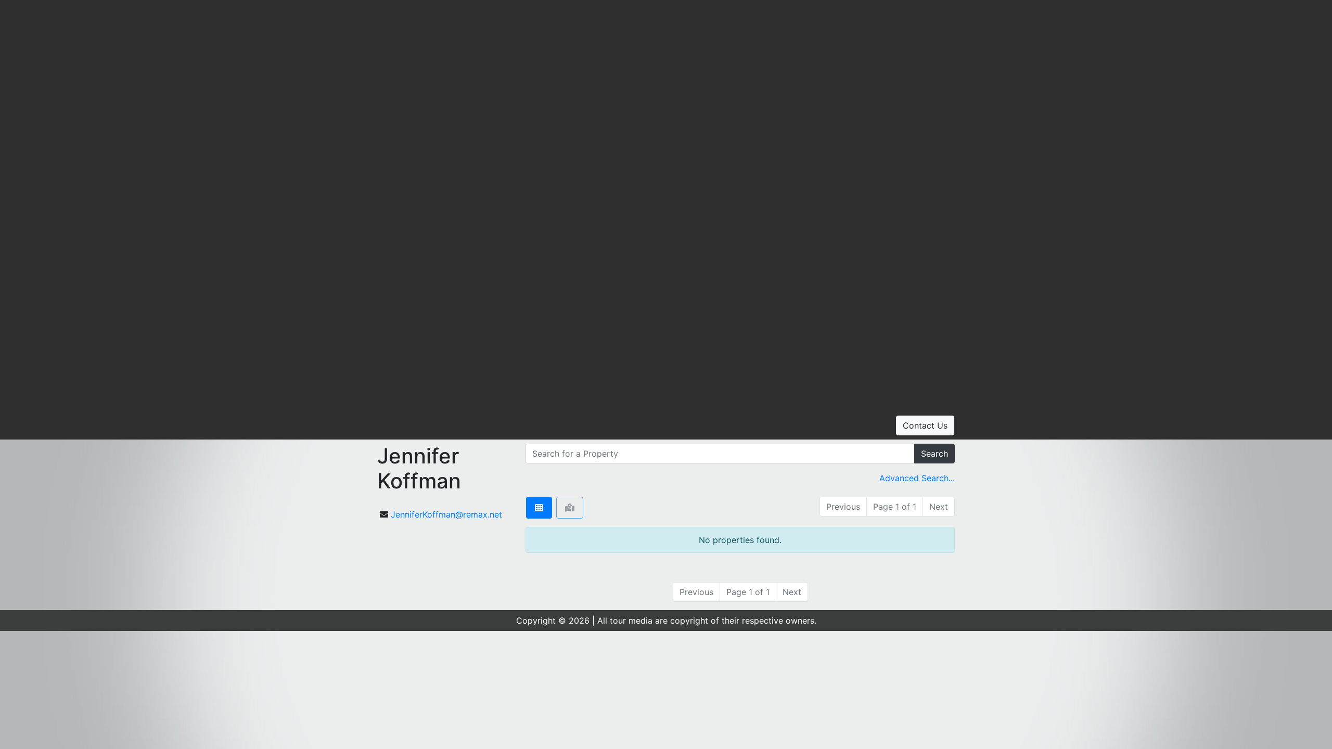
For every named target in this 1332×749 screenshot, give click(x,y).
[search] (720, 453)
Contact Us (925, 425)
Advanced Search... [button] (917, 478)
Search (934, 453)
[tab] (539, 508)
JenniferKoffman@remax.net (446, 514)
